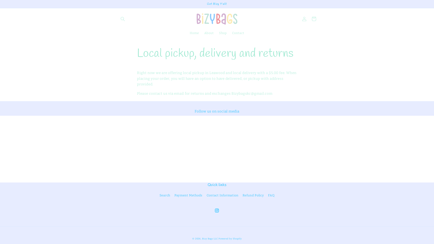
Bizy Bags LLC (210, 238)
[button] (122, 19)
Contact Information (223, 195)
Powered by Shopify (230, 238)
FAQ (271, 195)
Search (165, 195)
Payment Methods (188, 195)
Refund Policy (253, 195)
